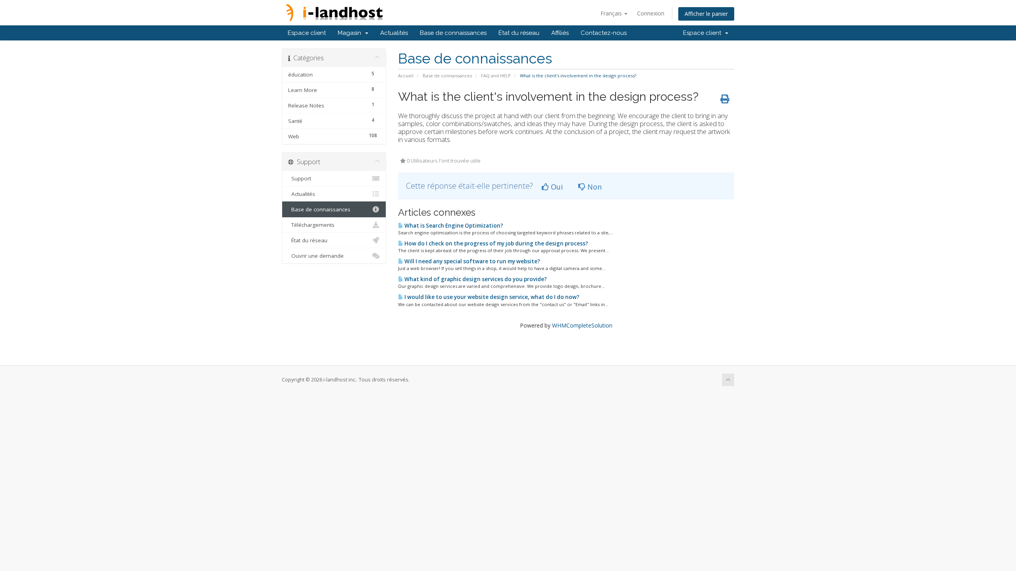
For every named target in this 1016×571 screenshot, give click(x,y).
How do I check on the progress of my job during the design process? (495, 243)
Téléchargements (311, 224)
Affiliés (560, 32)
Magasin (351, 32)
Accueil (406, 76)
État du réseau (518, 32)
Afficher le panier (706, 13)
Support (299, 178)
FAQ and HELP (496, 76)
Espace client (307, 32)
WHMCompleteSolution (582, 325)
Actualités (394, 32)
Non (593, 187)
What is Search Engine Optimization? (453, 225)
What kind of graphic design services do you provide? (475, 279)
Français (611, 13)
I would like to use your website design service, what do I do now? (491, 297)
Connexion (650, 13)
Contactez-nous (604, 32)
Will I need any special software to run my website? (471, 261)
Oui (556, 187)
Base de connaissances (453, 32)
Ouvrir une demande (316, 255)
